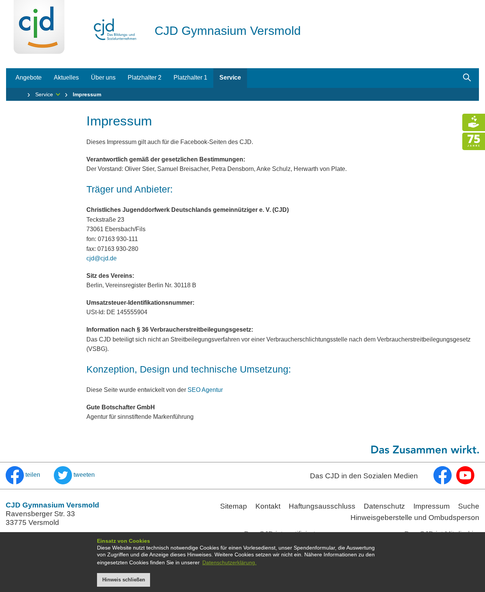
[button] (24, 474)
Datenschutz (384, 506)
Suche (468, 506)
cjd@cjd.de (101, 258)
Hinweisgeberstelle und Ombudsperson (414, 518)
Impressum (431, 506)
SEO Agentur (205, 390)
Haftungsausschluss (322, 506)
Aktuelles (66, 77)
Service (230, 77)
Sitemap (233, 506)
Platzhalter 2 (144, 77)
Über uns (103, 77)
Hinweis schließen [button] (123, 580)
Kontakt (267, 506)
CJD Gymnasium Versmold (228, 31)
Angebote (29, 77)
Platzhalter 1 (190, 77)
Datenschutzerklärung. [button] (229, 562)
